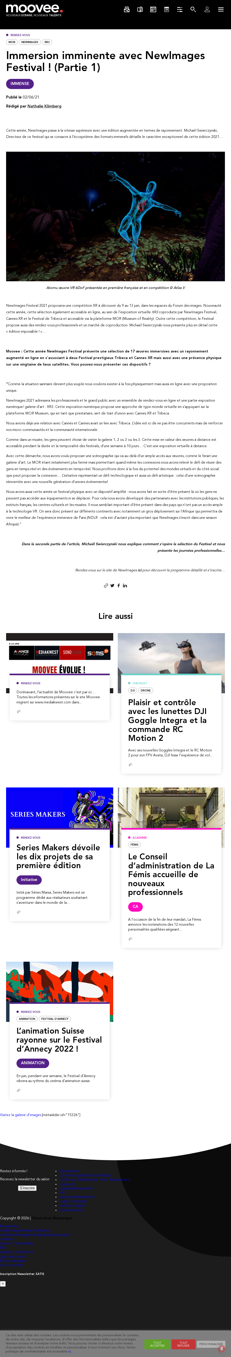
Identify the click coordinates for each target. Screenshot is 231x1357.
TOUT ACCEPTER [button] (157, 1344)
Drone (146, 690)
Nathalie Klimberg (44, 106)
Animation (27, 1019)
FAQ (62, 1193)
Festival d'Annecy (54, 1019)
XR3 (47, 42)
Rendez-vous (20, 35)
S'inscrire (27, 1188)
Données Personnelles (76, 1188)
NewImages (29, 42)
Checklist (140, 683)
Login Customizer (73, 1201)
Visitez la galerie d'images (20, 1115)
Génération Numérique (52, 1218)
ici (139, 570)
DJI (133, 690)
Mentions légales (72, 1206)
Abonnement (69, 1171)
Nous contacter (71, 1210)
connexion (67, 1184)
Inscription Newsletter (77, 1197)
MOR (12, 42)
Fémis (135, 845)
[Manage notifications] (221, 1348)
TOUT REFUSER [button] (183, 1344)
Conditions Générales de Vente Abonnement (94, 1180)
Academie (140, 838)
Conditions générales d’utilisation (85, 1175)
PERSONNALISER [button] (211, 1344)
